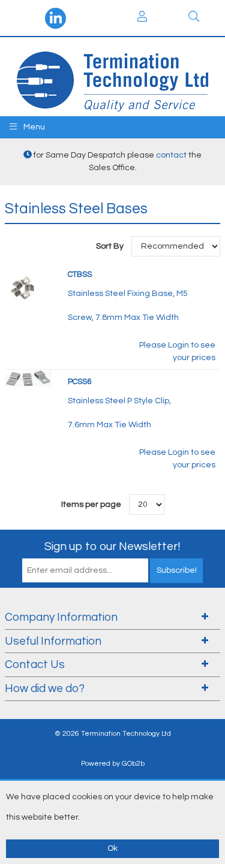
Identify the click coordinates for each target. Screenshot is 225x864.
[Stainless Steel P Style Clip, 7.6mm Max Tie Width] (29, 378)
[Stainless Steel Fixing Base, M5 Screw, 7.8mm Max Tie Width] (23, 286)
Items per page (91, 504)
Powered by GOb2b (113, 764)
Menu (33, 127)
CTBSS (80, 274)
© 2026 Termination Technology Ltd (113, 734)
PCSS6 (79, 381)
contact (171, 155)
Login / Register (143, 18)
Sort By (110, 246)
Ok (112, 848)
